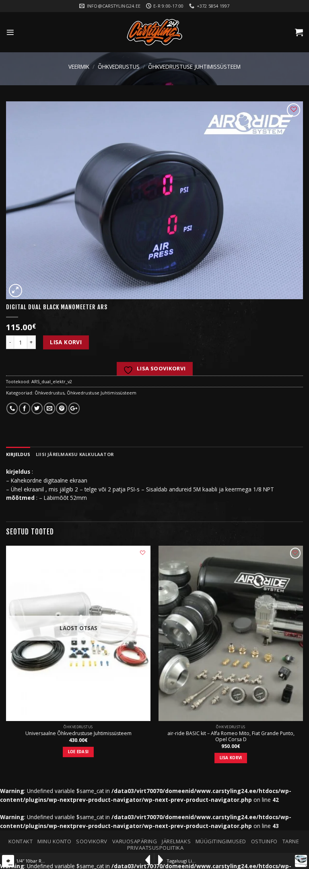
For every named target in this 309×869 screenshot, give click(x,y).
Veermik (78, 66)
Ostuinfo (264, 841)
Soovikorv (91, 841)
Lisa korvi (66, 342)
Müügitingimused (221, 841)
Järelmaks (176, 841)
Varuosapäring (134, 841)
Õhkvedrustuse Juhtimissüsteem (194, 66)
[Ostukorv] (299, 32)
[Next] (303, 661)
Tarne (290, 841)
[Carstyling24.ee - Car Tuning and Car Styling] (154, 32)
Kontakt (20, 841)
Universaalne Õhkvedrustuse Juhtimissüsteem (78, 733)
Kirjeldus (18, 454)
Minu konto (54, 841)
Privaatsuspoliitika (155, 847)
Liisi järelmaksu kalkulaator (74, 454)
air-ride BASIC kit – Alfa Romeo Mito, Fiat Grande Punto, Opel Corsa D (231, 736)
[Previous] (6, 661)
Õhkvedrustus (119, 66)
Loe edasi (78, 751)
